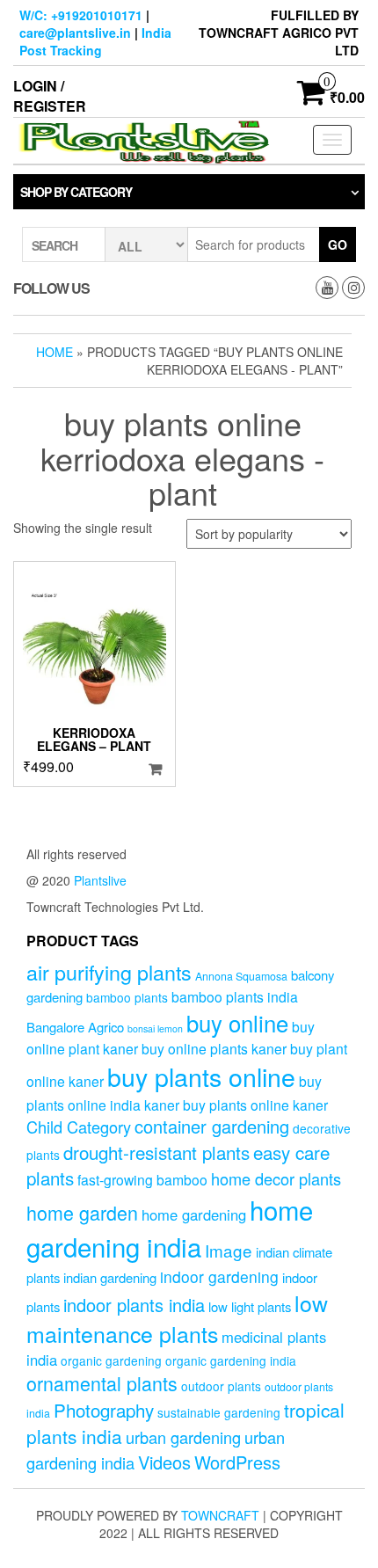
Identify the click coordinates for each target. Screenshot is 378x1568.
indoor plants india (134, 1304)
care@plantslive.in (75, 32)
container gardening (211, 1126)
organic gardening (111, 1360)
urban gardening (183, 1437)
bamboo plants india (234, 996)
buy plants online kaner (255, 1104)
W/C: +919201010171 (80, 15)
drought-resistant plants (156, 1152)
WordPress (237, 1462)
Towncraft (220, 1515)
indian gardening (109, 1277)
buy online (237, 1022)
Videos (164, 1462)
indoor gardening (219, 1276)
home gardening (194, 1214)
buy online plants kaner (214, 1048)
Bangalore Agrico (75, 1026)
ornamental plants (102, 1383)
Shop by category (76, 192)
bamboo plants (127, 997)
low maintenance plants (177, 1318)
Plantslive (100, 880)
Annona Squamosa (241, 976)
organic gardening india (230, 1360)
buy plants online (201, 1076)
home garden (82, 1212)
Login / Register (49, 96)
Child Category (78, 1126)
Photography (104, 1410)
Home (54, 352)
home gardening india (169, 1228)
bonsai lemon (155, 1028)
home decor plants (276, 1178)
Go (337, 244)
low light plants (249, 1306)
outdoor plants (221, 1386)
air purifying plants (109, 972)
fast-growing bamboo (142, 1179)
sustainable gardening (218, 1412)
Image (228, 1250)
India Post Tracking (95, 41)
